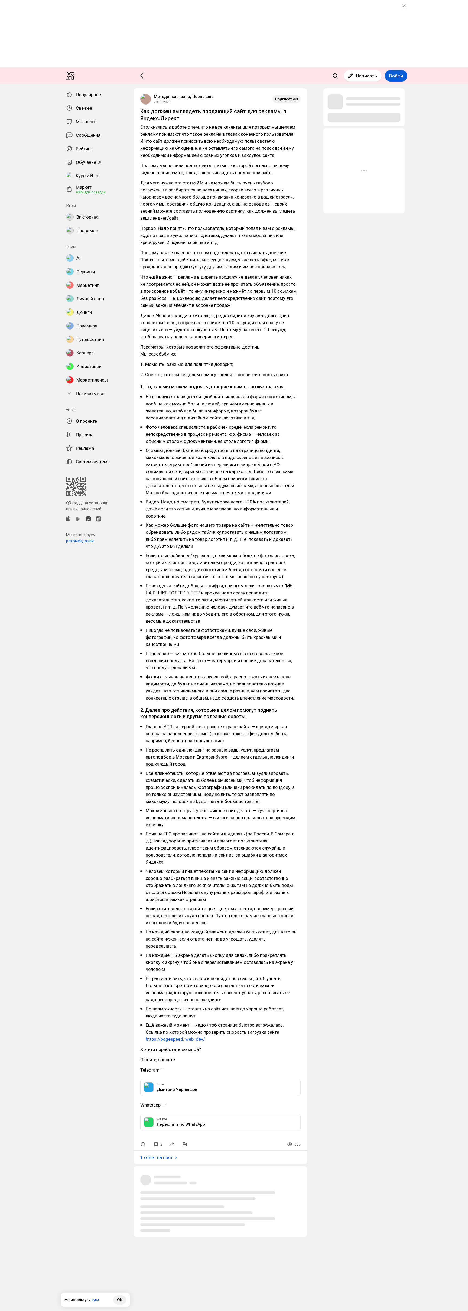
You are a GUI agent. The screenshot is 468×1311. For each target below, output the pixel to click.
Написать (366, 76)
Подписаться (286, 99)
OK (119, 1299)
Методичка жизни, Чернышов (183, 96)
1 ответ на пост (156, 1157)
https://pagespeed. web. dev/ (175, 1039)
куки (95, 1300)
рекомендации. (80, 540)
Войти (396, 76)
